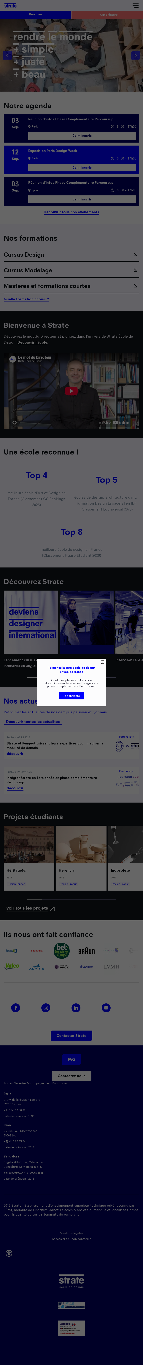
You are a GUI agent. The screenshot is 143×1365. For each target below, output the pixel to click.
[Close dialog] (102, 662)
